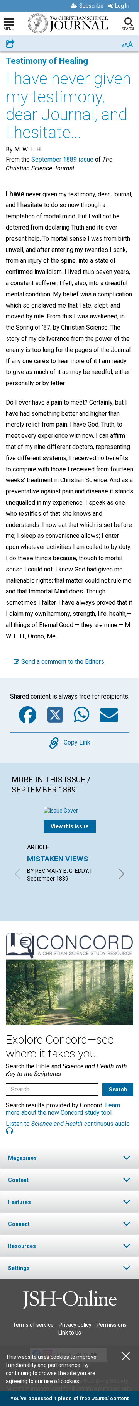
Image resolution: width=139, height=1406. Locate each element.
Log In (122, 6)
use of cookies (61, 1381)
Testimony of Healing (47, 61)
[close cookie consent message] (126, 1356)
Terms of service (33, 1325)
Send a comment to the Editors (62, 661)
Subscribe (91, 6)
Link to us (69, 1332)
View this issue (69, 826)
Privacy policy (75, 1325)
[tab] (69, 1157)
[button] (69, 1157)
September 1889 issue (62, 159)
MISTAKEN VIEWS (57, 858)
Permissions (112, 1325)
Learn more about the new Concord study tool (63, 1109)
